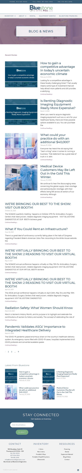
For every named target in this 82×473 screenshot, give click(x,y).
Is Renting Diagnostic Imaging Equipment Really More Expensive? (57, 104)
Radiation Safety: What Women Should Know (39, 308)
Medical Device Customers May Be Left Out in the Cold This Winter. (57, 171)
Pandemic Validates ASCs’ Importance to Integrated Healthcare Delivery (35, 328)
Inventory (9, 16)
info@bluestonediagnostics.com (15, 460)
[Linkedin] (78, 470)
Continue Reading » (46, 94)
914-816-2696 (15, 457)
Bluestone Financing (68, 16)
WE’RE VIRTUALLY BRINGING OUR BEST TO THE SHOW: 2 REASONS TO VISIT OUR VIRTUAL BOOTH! (40, 254)
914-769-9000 (15, 453)
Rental (33, 16)
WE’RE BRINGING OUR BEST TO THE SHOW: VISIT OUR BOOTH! (38, 205)
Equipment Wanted (47, 16)
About (21, 16)
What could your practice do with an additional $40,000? (55, 138)
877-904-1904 (15, 455)
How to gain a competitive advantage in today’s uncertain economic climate (57, 68)
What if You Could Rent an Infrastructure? (36, 229)
